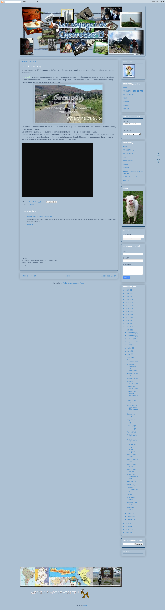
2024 (128, 296)
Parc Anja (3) (131, 426)
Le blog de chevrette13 (131, 177)
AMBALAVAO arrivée (131, 471)
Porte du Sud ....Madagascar (132, 489)
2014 (128, 327)
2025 (128, 293)
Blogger (85, 605)
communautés (128, 161)
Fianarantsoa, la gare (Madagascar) (132, 394)
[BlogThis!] (49, 202)
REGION (126, 109)
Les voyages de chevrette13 (49, 13)
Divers (125, 164)
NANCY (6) (131, 484)
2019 (128, 311)
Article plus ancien (108, 276)
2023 (128, 299)
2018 (128, 315)
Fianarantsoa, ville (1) (132, 401)
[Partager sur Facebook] (54, 202)
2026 (128, 290)
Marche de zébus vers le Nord (132, 476)
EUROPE (126, 102)
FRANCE (126, 105)
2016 (128, 321)
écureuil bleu (31, 216)
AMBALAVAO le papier (132, 466)
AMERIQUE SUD (129, 94)
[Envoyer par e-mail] (47, 202)
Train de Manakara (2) (132, 382)
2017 (128, 318)
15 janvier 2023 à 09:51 (44, 216)
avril (129, 357)
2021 (128, 305)
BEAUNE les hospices (131, 451)
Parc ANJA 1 (131, 432)
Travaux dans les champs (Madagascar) (132, 408)
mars (130, 513)
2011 (127, 526)
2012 (128, 523)
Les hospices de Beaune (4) (131, 421)
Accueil (69, 276)
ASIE (125, 98)
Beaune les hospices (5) (132, 415)
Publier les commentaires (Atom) (73, 283)
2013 (128, 330)
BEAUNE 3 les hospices (132, 446)
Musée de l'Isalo (130, 508)
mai (129, 354)
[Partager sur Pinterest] (56, 202)
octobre (130, 339)
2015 (128, 324)
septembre (132, 342)
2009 (128, 532)
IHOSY (129, 494)
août (129, 345)
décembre (131, 333)
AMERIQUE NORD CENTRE (133, 91)
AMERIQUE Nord (129, 150)
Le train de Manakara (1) (132, 387)
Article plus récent (29, 276)
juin (129, 351)
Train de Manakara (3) (132, 361)
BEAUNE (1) (131, 481)
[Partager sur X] (51, 202)
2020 (128, 308)
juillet (130, 348)
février (130, 516)
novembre (131, 336)
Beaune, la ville (132, 378)
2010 (128, 529)
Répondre (30, 224)
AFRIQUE (31, 205)
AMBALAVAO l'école (131, 456)
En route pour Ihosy (132, 503)
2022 (128, 302)
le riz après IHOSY (131, 498)
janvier (130, 519)
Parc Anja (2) (131, 429)
